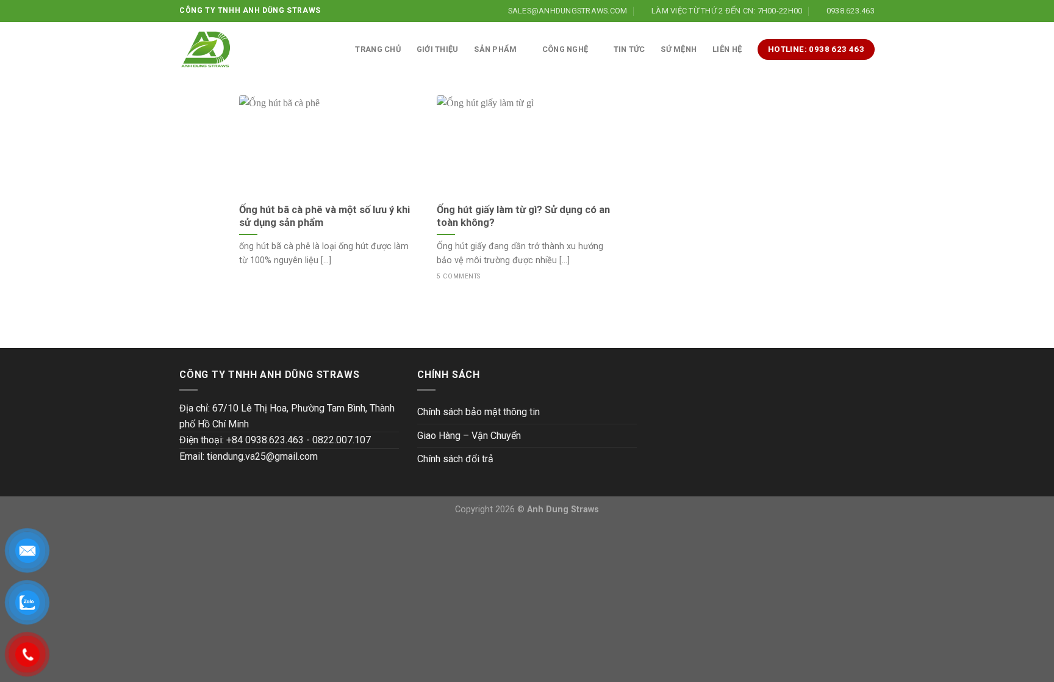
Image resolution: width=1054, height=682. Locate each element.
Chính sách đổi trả (455, 459)
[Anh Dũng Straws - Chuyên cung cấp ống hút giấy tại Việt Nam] (205, 50)
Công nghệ (565, 49)
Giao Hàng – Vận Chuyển (469, 435)
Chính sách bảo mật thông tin (478, 412)
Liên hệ (727, 49)
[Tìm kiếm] (334, 49)
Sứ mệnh (679, 49)
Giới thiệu (438, 49)
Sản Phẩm (495, 49)
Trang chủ (377, 49)
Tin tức (629, 49)
